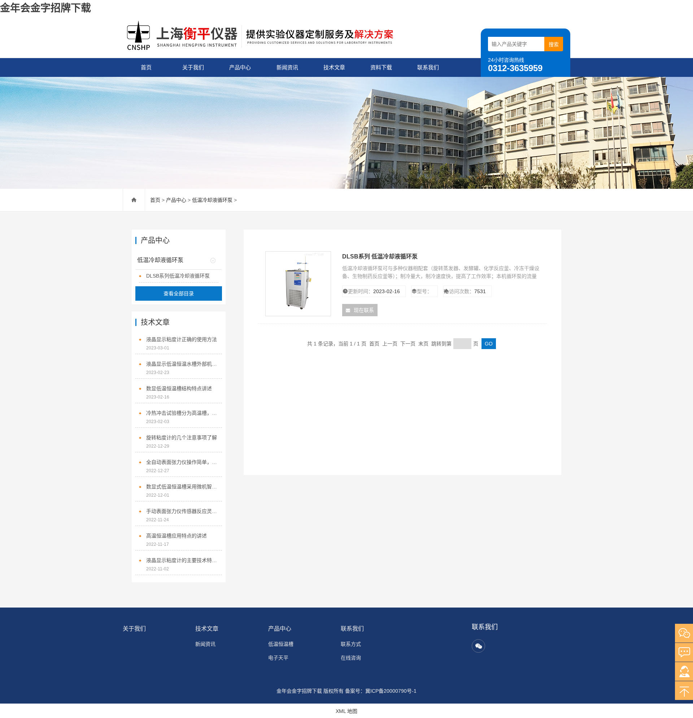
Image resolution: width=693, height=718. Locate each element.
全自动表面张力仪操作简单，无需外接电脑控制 (182, 462)
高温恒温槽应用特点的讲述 (176, 536)
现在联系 (364, 310)
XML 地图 (346, 711)
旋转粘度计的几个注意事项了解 (181, 437)
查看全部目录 (179, 293)
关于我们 (193, 67)
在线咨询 (351, 658)
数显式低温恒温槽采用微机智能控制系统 (182, 486)
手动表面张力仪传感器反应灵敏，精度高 (182, 511)
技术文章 (334, 67)
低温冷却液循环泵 (212, 200)
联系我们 (428, 67)
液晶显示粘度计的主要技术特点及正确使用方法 (182, 560)
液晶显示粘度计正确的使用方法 (181, 339)
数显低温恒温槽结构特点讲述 (179, 388)
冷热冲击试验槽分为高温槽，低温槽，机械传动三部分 (182, 413)
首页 (146, 67)
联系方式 (351, 644)
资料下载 (381, 67)
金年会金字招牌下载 (45, 8)
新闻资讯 (287, 67)
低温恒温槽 (280, 644)
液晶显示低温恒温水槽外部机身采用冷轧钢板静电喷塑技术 (182, 364)
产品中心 (240, 67)
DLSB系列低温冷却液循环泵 (178, 276)
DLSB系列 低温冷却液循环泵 (380, 256)
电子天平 (278, 658)
